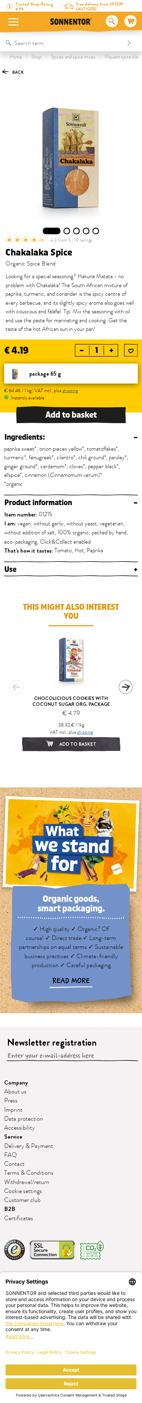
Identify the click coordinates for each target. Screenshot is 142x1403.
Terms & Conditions (28, 1173)
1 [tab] (52, 231)
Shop (36, 57)
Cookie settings (23, 1191)
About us (15, 1092)
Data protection (23, 1119)
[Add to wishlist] (131, 351)
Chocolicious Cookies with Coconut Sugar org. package (71, 701)
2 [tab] (67, 231)
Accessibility (19, 1128)
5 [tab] (96, 231)
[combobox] (64, 43)
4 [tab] (86, 231)
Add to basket (71, 414)
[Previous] (16, 687)
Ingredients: (71, 437)
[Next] (125, 687)
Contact (14, 1164)
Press (11, 1101)
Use (71, 570)
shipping (70, 390)
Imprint (13, 1110)
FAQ (10, 1155)
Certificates (18, 1218)
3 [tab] (76, 231)
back (17, 72)
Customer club (22, 1200)
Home (16, 57)
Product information (71, 503)
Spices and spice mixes (73, 57)
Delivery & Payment (28, 1146)
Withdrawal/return (26, 1182)
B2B (9, 1209)
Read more (71, 981)
